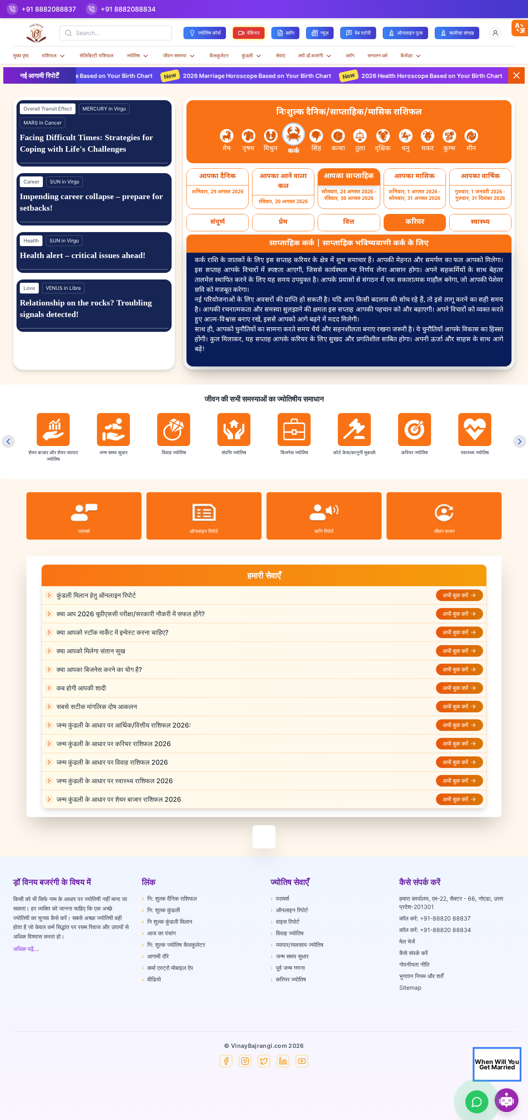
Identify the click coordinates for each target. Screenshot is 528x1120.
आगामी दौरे (155, 956)
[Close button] (516, 75)
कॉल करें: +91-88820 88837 (435, 918)
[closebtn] (520, 28)
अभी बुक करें (455, 595)
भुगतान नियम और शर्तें (421, 975)
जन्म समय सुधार (290, 956)
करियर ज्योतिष (288, 979)
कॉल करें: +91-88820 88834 (435, 929)
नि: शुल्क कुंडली (161, 909)
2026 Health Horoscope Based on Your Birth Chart (385, 75)
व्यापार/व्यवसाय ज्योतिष (297, 944)
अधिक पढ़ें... (26, 948)
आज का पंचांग (159, 933)
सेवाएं (280, 55)
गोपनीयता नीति (414, 964)
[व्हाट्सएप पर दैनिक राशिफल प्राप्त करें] (476, 1101)
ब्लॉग (350, 55)
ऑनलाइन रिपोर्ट (289, 909)
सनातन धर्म (377, 55)
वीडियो (151, 979)
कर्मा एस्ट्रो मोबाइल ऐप (167, 967)
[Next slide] (519, 441)
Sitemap (410, 987)
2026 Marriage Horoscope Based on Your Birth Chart (210, 75)
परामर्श (280, 898)
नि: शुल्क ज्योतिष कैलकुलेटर (173, 944)
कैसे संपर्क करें (413, 952)
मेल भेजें (407, 941)
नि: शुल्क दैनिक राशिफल (169, 898)
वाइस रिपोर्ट (285, 921)
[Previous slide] (8, 441)
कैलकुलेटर (219, 55)
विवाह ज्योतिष (287, 933)
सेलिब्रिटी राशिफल (96, 55)
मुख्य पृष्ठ (20, 55)
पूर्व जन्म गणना (288, 967)
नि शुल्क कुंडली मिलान (167, 921)
